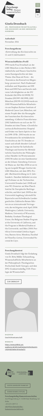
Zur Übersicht (13, 281)
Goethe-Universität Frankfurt (17, 385)
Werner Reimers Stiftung (16, 392)
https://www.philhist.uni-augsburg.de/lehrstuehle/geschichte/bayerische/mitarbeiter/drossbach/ (21, 347)
